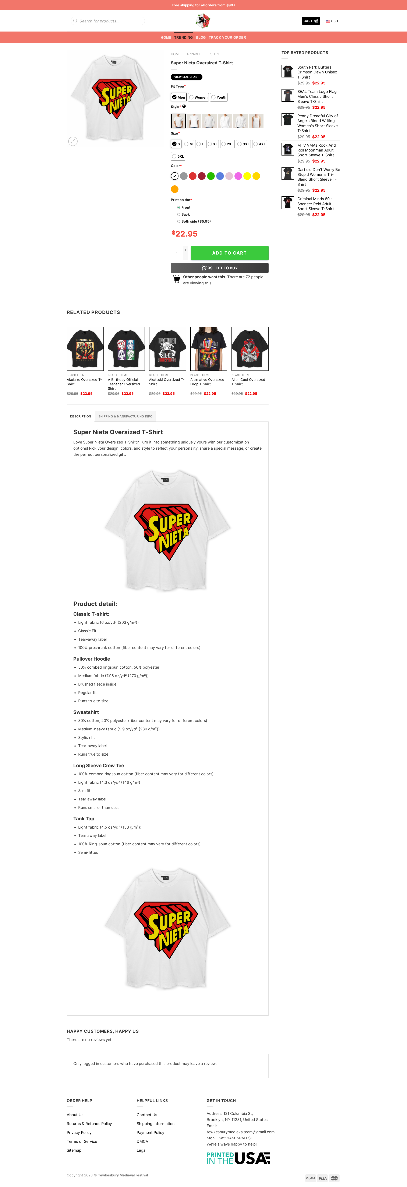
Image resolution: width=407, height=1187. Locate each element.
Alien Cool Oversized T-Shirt (248, 381)
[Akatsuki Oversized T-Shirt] (167, 349)
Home (166, 37)
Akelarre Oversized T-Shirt (84, 381)
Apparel (194, 54)
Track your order (227, 37)
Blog (201, 37)
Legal (141, 1150)
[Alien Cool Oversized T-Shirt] (250, 349)
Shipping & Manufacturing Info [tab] (125, 416)
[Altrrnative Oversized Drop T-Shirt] (209, 349)
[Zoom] (73, 141)
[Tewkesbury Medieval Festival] (203, 21)
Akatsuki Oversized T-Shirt (166, 381)
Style (178, 107)
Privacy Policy (79, 1132)
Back (185, 214)
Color (176, 166)
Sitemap (74, 1150)
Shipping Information (156, 1123)
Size (175, 133)
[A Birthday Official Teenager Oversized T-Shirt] (126, 349)
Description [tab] (80, 416)
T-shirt (213, 54)
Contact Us (147, 1115)
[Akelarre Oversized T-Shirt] (85, 349)
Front (185, 207)
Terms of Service (82, 1141)
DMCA (142, 1141)
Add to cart (229, 253)
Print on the (181, 200)
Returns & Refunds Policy (89, 1123)
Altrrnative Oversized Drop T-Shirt (207, 381)
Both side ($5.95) (196, 221)
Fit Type (178, 86)
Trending (183, 37)
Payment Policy (150, 1132)
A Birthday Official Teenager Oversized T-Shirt (126, 384)
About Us (75, 1115)
